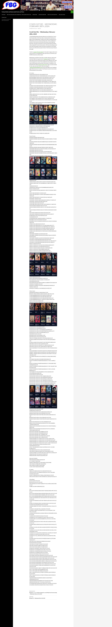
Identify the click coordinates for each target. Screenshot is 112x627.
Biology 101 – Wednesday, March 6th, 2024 (37, 597)
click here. (40, 64)
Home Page (3, 14)
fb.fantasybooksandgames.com (36, 67)
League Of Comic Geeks (38, 52)
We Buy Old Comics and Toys (52, 14)
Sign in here (44, 64)
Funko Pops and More (42, 14)
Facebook (46, 59)
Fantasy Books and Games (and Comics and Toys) (13, 11)
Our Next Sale (4, 17)
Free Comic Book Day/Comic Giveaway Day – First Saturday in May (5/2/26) (19, 14)
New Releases (35, 14)
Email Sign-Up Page (62, 14)
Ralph (40, 28)
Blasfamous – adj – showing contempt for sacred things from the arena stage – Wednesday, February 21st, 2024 (43, 592)
